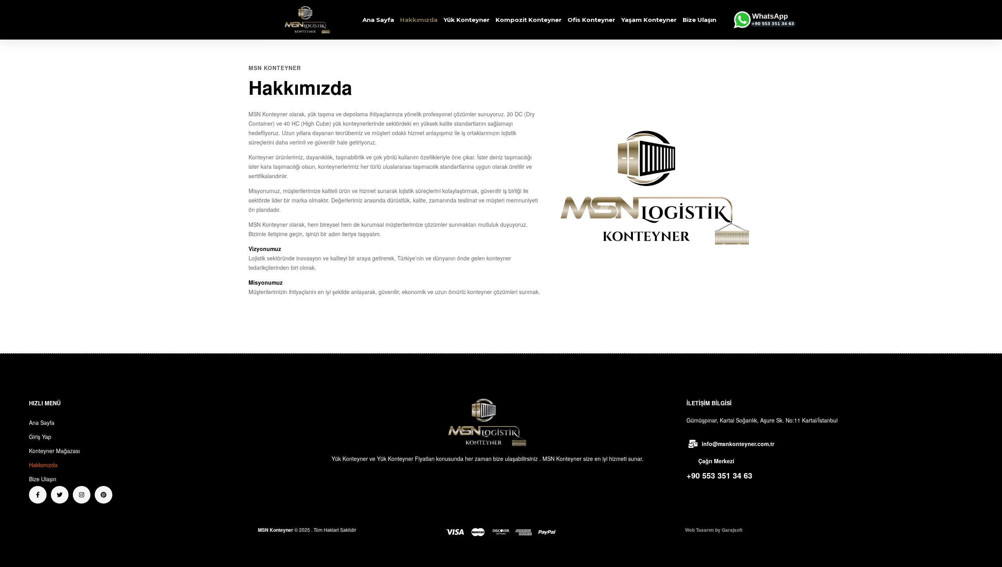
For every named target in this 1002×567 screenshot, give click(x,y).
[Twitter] (59, 495)
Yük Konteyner (466, 19)
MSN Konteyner (275, 529)
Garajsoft (732, 529)
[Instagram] (81, 495)
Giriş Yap (40, 437)
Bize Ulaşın (699, 19)
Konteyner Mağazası (54, 451)
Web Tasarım (699, 529)
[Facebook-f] (38, 495)
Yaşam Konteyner (649, 19)
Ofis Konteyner (591, 19)
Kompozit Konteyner (529, 19)
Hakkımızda (419, 19)
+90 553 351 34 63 (719, 475)
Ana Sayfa (378, 19)
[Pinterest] (103, 495)
